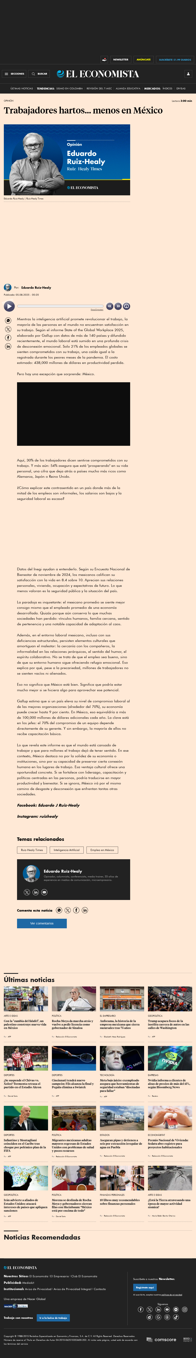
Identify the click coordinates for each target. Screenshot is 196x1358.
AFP (9, 1036)
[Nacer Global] (16, 1306)
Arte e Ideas (11, 1015)
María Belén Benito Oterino (163, 1216)
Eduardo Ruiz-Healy (36, 287)
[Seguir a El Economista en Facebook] (141, 1309)
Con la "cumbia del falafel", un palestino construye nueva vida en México (25, 1024)
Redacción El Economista (66, 1036)
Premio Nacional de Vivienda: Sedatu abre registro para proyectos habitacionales (168, 1144)
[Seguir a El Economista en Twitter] (149, 1309)
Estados (104, 1135)
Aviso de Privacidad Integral (72, 1289)
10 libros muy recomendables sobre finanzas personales (120, 1201)
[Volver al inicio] (63, 1267)
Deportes (9, 1075)
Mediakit (28, 1283)
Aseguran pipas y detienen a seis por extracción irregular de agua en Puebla (121, 1144)
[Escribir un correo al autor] (44, 892)
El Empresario (108, 1015)
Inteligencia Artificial (67, 850)
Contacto (100, 1289)
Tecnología (107, 1075)
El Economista (38, 1276)
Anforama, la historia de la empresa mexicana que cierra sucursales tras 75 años (120, 1024)
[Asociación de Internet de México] (187, 1340)
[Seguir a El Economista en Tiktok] (176, 1317)
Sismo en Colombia (69, 88)
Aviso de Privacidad (38, 1289)
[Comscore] (161, 1340)
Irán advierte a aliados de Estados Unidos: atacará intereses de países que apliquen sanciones (26, 1205)
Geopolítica (155, 1015)
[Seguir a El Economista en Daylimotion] (149, 1317)
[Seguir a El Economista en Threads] (167, 1317)
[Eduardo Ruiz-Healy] (7, 287)
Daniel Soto (13, 1096)
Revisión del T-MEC (99, 88)
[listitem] (9, 306)
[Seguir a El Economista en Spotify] (176, 1309)
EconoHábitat (156, 1135)
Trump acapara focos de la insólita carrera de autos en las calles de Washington (169, 1024)
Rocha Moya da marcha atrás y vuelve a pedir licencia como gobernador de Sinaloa (73, 1024)
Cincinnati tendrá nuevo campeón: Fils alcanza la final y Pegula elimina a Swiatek (73, 1084)
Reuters (155, 1096)
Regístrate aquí (145, 1287)
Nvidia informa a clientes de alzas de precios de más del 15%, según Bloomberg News (169, 1084)
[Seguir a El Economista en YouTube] (167, 1309)
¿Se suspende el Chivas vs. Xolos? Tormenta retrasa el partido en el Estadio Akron (22, 1084)
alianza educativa (128, 88)
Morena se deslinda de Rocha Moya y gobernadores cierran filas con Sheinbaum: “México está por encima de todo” (72, 1205)
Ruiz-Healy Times (32, 850)
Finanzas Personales (112, 1194)
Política (56, 1015)
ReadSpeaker (97, 309)
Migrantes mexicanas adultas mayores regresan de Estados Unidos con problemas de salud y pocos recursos (73, 1145)
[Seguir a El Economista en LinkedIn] (158, 1309)
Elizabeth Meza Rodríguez (114, 1036)
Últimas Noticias (22, 88)
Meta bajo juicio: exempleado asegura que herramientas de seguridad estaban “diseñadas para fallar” (120, 1085)
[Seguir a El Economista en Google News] (158, 1317)
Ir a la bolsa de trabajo (53, 1317)
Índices (167, 88)
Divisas (181, 88)
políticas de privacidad (171, 1294)
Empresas (153, 1075)
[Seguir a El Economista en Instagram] (185, 1309)
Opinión (8, 101)
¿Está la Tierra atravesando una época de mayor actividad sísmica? (169, 1203)
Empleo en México (102, 850)
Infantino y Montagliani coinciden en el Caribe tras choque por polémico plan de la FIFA (25, 1145)
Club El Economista (84, 1276)
